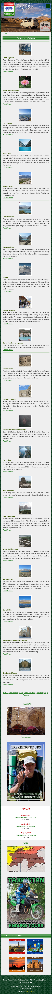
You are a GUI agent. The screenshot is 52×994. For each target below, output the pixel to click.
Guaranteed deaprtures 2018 (26, 817)
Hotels (14, 953)
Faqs (22, 982)
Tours (21, 693)
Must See (40, 693)
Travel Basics (13, 693)
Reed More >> (8, 71)
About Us (28, 982)
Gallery (26, 704)
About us (26, 695)
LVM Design (29, 991)
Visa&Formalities (29, 693)
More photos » (26, 737)
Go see (5, 33)
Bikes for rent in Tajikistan (26, 826)
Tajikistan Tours (24, 980)
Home (5, 693)
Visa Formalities (36, 980)
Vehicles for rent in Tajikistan (26, 835)
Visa (20, 953)
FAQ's (46, 693)
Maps (26, 843)
